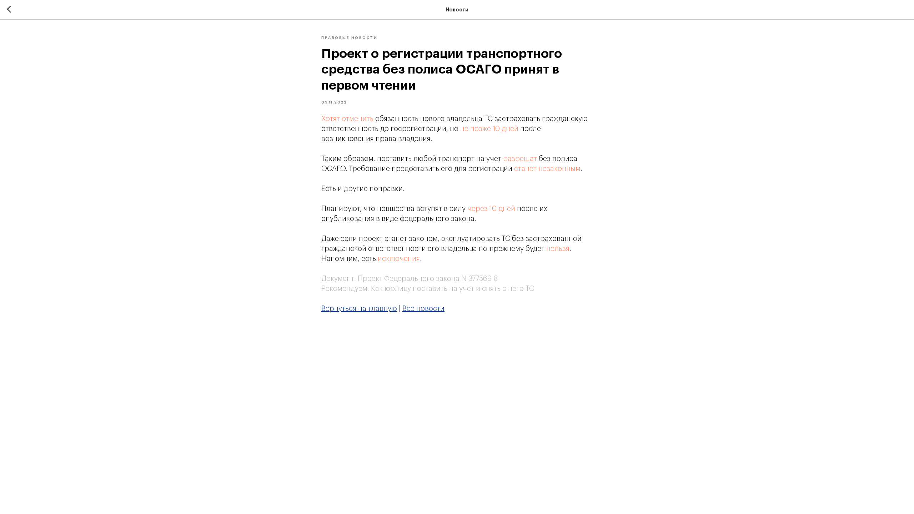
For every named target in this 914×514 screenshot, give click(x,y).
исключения (399, 258)
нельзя (557, 248)
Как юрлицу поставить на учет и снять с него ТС (452, 288)
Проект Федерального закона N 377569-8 (428, 278)
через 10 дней (491, 208)
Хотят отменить (347, 118)
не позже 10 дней (489, 128)
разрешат (520, 158)
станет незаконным (547, 168)
